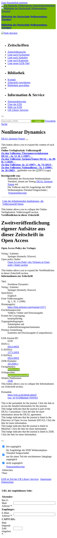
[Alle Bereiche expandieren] (27, 139)
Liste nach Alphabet (18, 57)
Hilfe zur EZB (15, 107)
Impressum (45, 479)
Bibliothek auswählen (18, 85)
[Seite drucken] (9, 33)
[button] (21, 150)
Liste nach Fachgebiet (18, 54)
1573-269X (13, 352)
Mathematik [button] (14, 369)
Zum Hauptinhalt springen (14, 2)
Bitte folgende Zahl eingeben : (6, 528)
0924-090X (13, 346)
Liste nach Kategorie (18, 60)
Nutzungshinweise (17, 101)
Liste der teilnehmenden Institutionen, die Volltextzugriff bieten (23, 202)
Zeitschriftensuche (17, 52)
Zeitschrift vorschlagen (19, 82)
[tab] (28, 150)
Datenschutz (7, 482)
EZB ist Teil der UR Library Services (20, 479)
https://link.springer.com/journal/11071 (27, 307)
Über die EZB (15, 104)
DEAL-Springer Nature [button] (13, 138)
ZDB (10, 381)
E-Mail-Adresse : (7, 514)
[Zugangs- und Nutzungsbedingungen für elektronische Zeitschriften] (32, 156)
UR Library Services (18, 110)
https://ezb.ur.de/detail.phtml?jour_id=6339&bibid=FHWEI (23, 396)
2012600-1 (13, 363)
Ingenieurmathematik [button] (18, 375)
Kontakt (12, 79)
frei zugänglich (13, 446)
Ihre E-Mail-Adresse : (7, 503)
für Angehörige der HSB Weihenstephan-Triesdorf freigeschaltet (27, 451)
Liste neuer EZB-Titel (18, 63)
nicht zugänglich (14, 463)
